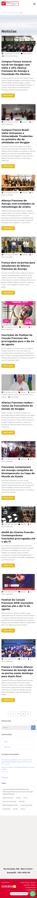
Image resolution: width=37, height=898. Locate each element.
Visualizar (4, 777)
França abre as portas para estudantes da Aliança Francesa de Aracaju (18, 265)
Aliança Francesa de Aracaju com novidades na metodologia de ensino (18, 203)
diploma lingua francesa (10, 805)
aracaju (10, 395)
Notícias (29, 53)
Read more (8, 95)
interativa (15, 397)
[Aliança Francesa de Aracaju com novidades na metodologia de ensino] (18, 183)
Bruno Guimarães (12, 56)
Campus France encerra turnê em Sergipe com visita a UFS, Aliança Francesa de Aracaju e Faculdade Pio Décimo (16, 68)
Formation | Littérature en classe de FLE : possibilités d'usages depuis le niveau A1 (17, 761)
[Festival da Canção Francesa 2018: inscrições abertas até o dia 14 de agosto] (18, 582)
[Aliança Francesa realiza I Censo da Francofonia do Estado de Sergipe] (18, 382)
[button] (33, 894)
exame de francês (26, 805)
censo (16, 395)
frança (23, 809)
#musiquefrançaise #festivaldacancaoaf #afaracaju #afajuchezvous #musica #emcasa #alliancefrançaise (18, 792)
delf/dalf (22, 801)
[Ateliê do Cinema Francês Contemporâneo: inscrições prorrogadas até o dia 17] (18, 514)
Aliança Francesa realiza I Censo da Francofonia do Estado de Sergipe (17, 405)
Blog (24, 53)
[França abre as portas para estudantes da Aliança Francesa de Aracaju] (18, 245)
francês (4, 397)
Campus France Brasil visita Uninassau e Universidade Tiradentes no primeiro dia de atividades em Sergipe (17, 136)
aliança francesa (8, 798)
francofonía (6, 809)
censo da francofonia (25, 395)
